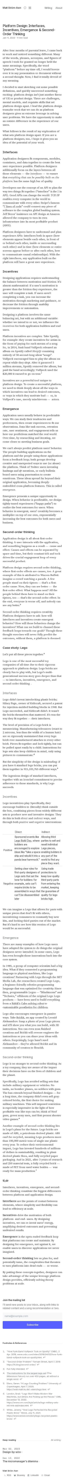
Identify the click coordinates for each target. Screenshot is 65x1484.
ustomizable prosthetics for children (26, 1007)
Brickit (20, 1017)
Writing (48, 7)
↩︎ (44, 1357)
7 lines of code (13, 206)
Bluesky (21, 1475)
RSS (9, 1475)
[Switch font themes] (29, 7)
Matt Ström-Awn (12, 7)
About (58, 7)
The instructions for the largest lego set (26, 1373)
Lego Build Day (23, 840)
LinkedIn (35, 1475)
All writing (56, 1440)
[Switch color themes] (25, 7)
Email (47, 1475)
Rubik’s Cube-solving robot (28, 1003)
